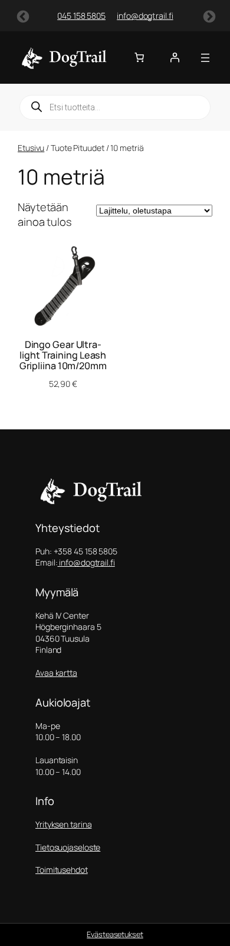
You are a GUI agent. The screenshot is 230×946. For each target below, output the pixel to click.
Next (208, 16)
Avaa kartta (56, 672)
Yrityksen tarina (63, 824)
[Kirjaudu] (174, 57)
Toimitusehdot (61, 869)
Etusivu (31, 147)
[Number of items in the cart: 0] (139, 57)
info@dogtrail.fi (133, 15)
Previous (22, 16)
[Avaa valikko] (205, 58)
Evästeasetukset (115, 934)
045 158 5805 (69, 15)
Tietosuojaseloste (67, 847)
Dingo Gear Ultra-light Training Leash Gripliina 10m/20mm (63, 355)
